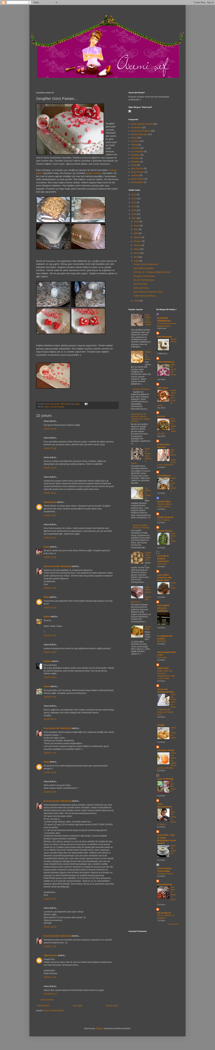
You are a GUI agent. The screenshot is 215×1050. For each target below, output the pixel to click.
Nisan (137, 253)
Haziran (138, 245)
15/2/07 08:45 (50, 677)
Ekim (136, 229)
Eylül (136, 233)
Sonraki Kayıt (43, 1005)
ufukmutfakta (50, 502)
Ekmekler (135, 158)
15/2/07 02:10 (50, 607)
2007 (134, 218)
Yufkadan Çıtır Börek (148, 355)
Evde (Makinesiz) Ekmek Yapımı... (148, 321)
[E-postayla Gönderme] (86, 404)
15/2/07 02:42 (50, 652)
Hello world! (162, 564)
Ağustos (138, 237)
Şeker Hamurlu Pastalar (54, 407)
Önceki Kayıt (112, 1005)
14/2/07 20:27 (50, 538)
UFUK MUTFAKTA (165, 362)
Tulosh (47, 686)
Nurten (47, 616)
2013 (134, 194)
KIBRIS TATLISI (173, 341)
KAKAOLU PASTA (166, 750)
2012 (134, 198)
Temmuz (138, 241)
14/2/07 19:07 (50, 515)
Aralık (137, 221)
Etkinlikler (135, 162)
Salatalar (135, 175)
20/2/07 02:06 (50, 792)
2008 (134, 214)
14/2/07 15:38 (50, 448)
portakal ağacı (164, 501)
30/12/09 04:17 (50, 994)
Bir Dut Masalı (164, 913)
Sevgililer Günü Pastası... (145, 276)
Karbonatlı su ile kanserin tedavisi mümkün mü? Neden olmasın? (140, 418)
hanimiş (47, 661)
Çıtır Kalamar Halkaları (144, 268)
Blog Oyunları (137, 168)
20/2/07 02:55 (50, 899)
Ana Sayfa (77, 1005)
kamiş (47, 547)
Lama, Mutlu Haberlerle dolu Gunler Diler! (164, 577)
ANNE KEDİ (162, 668)
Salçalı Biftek (148, 628)
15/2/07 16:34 (50, 697)
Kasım (137, 225)
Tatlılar (134, 144)
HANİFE (161, 725)
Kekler (134, 138)
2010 (134, 206)
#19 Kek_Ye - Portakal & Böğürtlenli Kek (152, 272)
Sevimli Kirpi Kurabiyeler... (148, 556)
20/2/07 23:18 (50, 927)
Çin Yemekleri (137, 151)
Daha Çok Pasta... (142, 288)
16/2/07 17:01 (50, 753)
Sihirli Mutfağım (164, 337)
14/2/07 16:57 (50, 468)
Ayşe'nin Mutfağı (165, 779)
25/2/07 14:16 (50, 977)
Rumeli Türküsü (164, 531)
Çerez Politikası (163, 520)
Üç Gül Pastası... (141, 284)
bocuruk (161, 416)
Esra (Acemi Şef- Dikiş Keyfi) (58, 566)
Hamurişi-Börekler (139, 134)
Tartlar (134, 165)
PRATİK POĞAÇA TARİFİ (173, 733)
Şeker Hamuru (137, 179)
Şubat (137, 261)
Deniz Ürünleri (137, 172)
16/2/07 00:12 (50, 719)
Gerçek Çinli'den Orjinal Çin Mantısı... (142, 526)
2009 (134, 210)
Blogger (99, 1028)
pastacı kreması (93, 173)
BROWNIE (161, 641)
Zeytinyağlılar (137, 182)
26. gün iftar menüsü (173, 786)
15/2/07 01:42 (50, 588)
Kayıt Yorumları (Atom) (54, 1010)
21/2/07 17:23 (50, 946)
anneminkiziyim (164, 884)
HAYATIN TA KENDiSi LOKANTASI (163, 559)
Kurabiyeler (136, 127)
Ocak (136, 301)
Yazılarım (135, 141)
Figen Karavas (51, 955)
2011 (134, 202)
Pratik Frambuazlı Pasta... (145, 296)
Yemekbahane (164, 475)
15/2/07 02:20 (50, 635)
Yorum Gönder (47, 1000)
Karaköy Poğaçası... (142, 389)
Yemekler (135, 148)
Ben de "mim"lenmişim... (145, 280)
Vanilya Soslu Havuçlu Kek (146, 264)
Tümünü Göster (173, 924)
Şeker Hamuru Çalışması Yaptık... (149, 292)
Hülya (46, 597)
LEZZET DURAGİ (165, 517)
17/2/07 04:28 (50, 772)
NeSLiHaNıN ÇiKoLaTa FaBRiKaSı (163, 608)
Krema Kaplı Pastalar (140, 131)
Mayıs (137, 249)
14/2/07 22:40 (50, 557)
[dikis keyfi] (129, 112)
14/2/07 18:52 (50, 493)
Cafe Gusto (162, 388)
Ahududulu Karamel (165, 874)
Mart (136, 257)
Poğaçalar (135, 155)
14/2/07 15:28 (50, 429)
